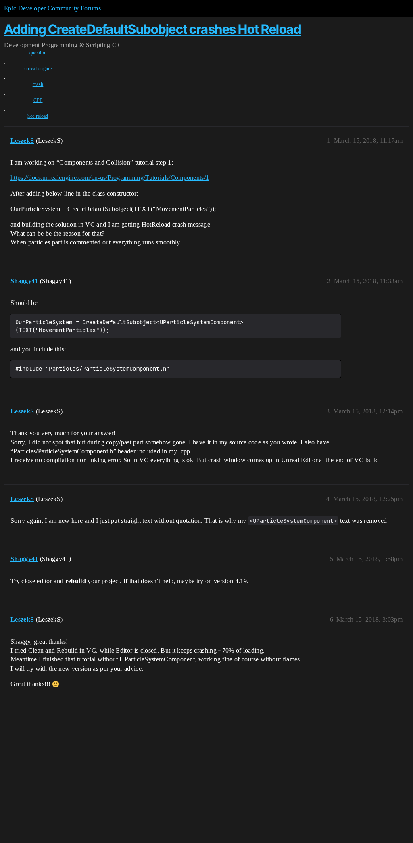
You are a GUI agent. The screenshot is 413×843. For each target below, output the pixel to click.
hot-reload (37, 116)
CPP (38, 100)
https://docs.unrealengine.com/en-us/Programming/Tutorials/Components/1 (109, 177)
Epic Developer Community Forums (52, 8)
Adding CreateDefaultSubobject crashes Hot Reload (152, 29)
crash (38, 84)
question (38, 53)
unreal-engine (38, 68)
